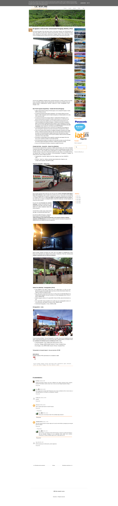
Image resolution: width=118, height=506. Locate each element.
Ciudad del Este (60, 363)
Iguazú (65, 363)
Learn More (83, 3)
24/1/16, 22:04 (43, 397)
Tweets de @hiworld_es (79, 151)
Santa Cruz (54, 364)
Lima (38, 364)
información (69, 363)
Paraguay (44, 364)
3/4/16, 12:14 (45, 412)
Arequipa (39, 363)
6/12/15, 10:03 (42, 389)
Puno (48, 364)
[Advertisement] (51, 68)
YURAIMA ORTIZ (39, 421)
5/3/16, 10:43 (42, 404)
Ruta (50, 364)
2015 (77, 199)
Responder (38, 385)
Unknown (38, 404)
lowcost (40, 364)
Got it (88, 3)
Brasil (56, 363)
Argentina (43, 363)
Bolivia (52, 363)
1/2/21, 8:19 (45, 430)
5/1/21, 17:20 (45, 421)
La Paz (34, 364)
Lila (36, 442)
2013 (77, 202)
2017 (77, 196)
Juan (37, 389)
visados (57, 364)
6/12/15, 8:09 (42, 380)
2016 (77, 197)
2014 (77, 201)
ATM (50, 363)
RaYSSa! (37, 380)
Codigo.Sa (38, 397)
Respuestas (39, 410)
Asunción (47, 363)
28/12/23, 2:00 (40, 442)
